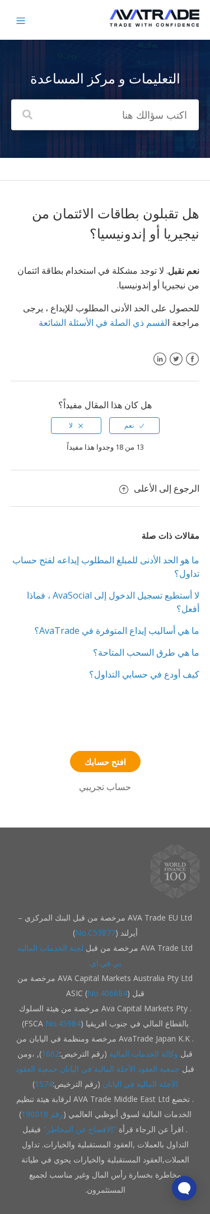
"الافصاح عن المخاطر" (78, 1129)
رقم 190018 (42, 1114)
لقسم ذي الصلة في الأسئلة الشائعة (103, 322)
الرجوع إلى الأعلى (166, 488)
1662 (50, 1053)
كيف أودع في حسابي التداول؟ (144, 674)
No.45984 (63, 1023)
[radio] (134, 425)
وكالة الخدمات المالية (143, 1053)
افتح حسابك (105, 761)
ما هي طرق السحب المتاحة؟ (146, 652)
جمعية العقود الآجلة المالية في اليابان (120, 1068)
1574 (44, 1083)
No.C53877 (95, 932)
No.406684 (107, 993)
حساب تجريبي (105, 787)
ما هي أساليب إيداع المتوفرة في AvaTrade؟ (116, 630)
